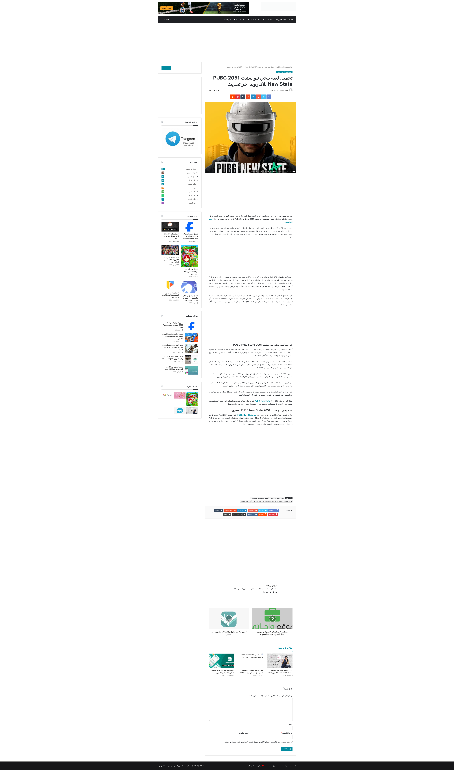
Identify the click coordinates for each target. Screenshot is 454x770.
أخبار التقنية (192, 203)
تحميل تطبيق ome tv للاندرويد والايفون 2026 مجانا (170, 236)
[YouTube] (195, 765)
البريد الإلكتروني (286, 733)
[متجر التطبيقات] (290, 3)
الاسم (290, 724)
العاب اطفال (280, 67)
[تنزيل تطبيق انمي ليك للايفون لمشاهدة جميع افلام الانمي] (170, 250)
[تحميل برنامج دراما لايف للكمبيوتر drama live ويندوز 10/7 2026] (189, 287)
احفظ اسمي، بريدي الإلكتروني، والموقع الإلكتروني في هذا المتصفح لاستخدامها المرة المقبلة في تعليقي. (257, 742)
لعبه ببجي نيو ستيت (246, 501)
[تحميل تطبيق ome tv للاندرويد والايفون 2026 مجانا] (170, 227)
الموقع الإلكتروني (243, 733)
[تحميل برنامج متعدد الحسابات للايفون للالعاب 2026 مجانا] (170, 285)
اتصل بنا (180, 766)
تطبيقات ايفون (240, 19)
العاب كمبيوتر (191, 184)
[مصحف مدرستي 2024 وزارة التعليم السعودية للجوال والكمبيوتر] (221, 661)
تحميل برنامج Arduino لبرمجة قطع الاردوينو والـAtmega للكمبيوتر (172, 336)
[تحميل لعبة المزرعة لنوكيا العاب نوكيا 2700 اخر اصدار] (189, 256)
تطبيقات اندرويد (255, 19)
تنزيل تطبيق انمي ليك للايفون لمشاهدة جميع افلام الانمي (171, 259)
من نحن (173, 766)
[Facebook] (203, 765)
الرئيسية (292, 19)
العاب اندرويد (281, 19)
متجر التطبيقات (253, 766)
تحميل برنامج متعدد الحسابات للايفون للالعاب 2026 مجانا (170, 295)
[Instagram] (192, 765)
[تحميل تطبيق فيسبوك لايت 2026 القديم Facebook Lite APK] (189, 227)
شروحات (228, 19)
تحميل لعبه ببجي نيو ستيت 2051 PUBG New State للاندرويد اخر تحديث (272, 501)
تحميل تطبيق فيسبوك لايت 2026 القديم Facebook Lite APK (190, 236)
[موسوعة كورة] (203, 8)
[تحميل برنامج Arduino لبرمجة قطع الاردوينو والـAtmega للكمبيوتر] (191, 337)
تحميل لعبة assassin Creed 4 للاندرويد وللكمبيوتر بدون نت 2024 (172, 347)
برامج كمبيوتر (191, 176)
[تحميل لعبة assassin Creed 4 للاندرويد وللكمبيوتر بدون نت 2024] (250, 661)
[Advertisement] (227, 42)
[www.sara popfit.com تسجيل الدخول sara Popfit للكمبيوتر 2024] (279, 661)
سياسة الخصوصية (164, 766)
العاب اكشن (280, 72)
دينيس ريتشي (284, 90)
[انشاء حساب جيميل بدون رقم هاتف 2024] (167, 395)
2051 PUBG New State (277, 498)
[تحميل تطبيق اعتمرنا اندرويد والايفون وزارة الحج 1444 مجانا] (191, 359)
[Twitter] (201, 765)
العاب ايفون (269, 19)
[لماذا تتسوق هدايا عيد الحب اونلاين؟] (179, 395)
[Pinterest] (198, 765)
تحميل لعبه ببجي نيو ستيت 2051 (259, 498)
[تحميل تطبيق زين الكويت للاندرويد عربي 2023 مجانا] (191, 370)
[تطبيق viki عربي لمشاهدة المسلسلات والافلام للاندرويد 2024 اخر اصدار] (179, 410)
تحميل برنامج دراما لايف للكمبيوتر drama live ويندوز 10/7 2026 (190, 298)
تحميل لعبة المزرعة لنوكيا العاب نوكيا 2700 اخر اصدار (190, 271)
